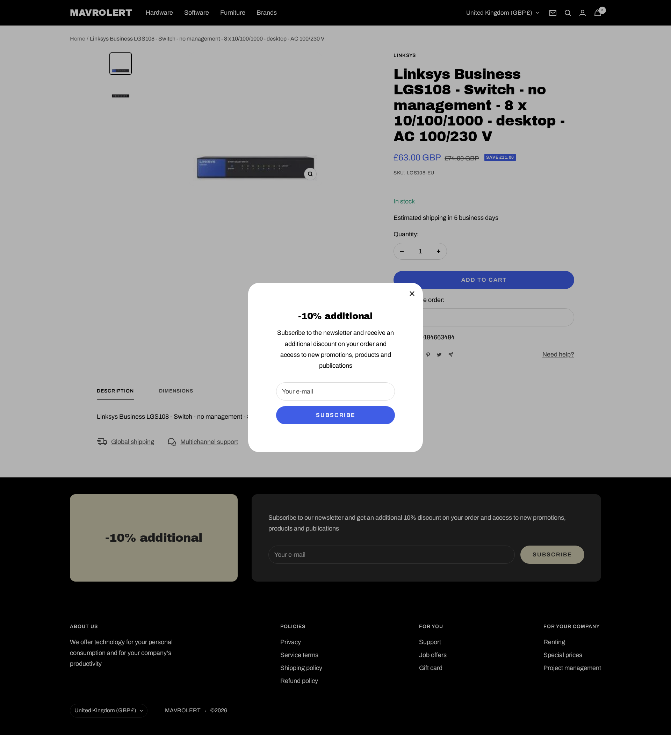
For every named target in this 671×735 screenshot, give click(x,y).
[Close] (412, 293)
